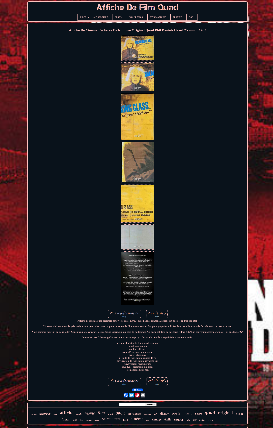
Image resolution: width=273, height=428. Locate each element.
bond (125, 420)
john (75, 419)
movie (90, 413)
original (225, 412)
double (210, 420)
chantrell (89, 420)
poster (177, 413)
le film (202, 420)
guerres (45, 413)
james (66, 419)
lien (81, 420)
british (110, 414)
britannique (111, 419)
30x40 (120, 413)
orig (188, 420)
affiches (134, 413)
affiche (67, 412)
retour (97, 420)
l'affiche (188, 414)
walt (55, 414)
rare (198, 413)
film (101, 412)
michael (34, 414)
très (195, 419)
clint (240, 414)
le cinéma (147, 414)
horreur (178, 419)
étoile (167, 419)
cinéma (137, 418)
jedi (155, 414)
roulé (79, 414)
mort (147, 420)
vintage (157, 419)
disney (164, 413)
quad (210, 412)
